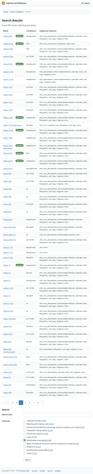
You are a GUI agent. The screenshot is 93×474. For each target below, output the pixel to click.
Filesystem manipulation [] (39, 430)
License (34, 471)
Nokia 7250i (8, 117)
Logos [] (31, 437)
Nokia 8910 (7, 168)
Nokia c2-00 (8, 257)
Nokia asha (7, 219)
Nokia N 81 (7, 372)
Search (27, 459)
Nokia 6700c (8, 44)
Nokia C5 (7, 296)
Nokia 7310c (8, 130)
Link (43, 420)
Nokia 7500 (7, 138)
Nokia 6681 (7, 36)
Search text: (7, 414)
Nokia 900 (7, 173)
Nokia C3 (7, 265)
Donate (42, 471)
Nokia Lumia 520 (10, 357)
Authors (58, 471)
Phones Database (16, 12)
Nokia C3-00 (8, 288)
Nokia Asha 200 (9, 227)
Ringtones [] (33, 447)
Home (5, 12)
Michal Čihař (24, 471)
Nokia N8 (7, 385)
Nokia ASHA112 (9, 240)
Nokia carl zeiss (9, 319)
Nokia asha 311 (9, 234)
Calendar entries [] (36, 420)
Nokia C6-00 (8, 303)
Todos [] (31, 453)
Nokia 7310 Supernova (12, 125)
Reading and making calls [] (40, 424)
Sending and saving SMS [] (39, 450)
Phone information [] (37, 433)
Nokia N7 (7, 377)
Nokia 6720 (7, 64)
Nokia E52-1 (8, 334)
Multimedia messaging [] (38, 440)
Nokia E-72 (7, 326)
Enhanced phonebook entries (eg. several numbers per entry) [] (55, 427)
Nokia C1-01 (8, 247)
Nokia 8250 (7, 153)
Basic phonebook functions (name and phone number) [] (52, 443)
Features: (6, 421)
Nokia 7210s (8, 72)
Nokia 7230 (7, 87)
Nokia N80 (7, 392)
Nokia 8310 (7, 161)
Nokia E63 (7, 341)
